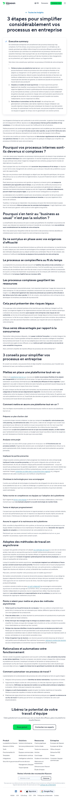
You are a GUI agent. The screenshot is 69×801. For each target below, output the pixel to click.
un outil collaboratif (34, 586)
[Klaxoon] (9, 3)
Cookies (56, 795)
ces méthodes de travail (41, 550)
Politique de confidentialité (45, 795)
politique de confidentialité (48, 785)
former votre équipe (20, 500)
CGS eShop (24, 795)
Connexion (44, 3)
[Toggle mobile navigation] (65, 3)
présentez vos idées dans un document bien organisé (33, 471)
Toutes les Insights (35, 12)
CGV (17, 795)
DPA (34, 795)
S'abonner (46, 778)
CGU (30, 795)
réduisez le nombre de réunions (55, 640)
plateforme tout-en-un (18, 377)
